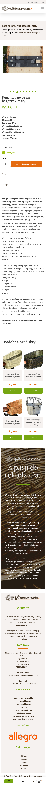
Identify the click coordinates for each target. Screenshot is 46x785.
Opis (5, 185)
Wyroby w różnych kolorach (24, 719)
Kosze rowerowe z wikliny (24, 698)
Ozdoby (24, 707)
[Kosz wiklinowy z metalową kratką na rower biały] (33, 406)
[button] (10, 92)
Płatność (24, 762)
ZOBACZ (12, 391)
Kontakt (24, 768)
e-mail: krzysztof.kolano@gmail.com (23, 675)
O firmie (24, 756)
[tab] (5, 185)
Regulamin (24, 765)
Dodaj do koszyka (29, 164)
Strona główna (8, 29)
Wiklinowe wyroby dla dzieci (24, 716)
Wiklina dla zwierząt (23, 29)
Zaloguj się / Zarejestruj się (35, 2)
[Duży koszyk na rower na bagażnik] (12, 359)
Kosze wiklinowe (24, 701)
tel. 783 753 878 (23, 672)
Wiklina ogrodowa (24, 713)
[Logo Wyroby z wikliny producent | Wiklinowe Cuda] (17, 8)
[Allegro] (23, 737)
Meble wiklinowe (24, 704)
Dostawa (24, 759)
